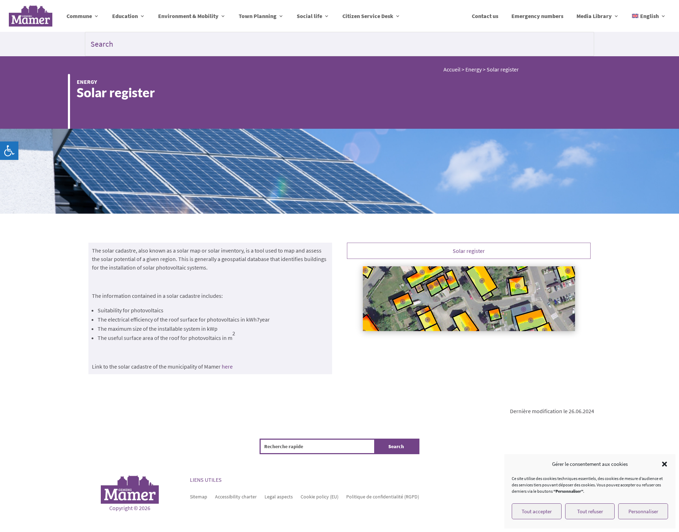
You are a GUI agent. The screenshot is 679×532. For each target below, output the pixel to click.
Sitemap (198, 496)
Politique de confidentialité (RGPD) (382, 496)
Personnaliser (643, 511)
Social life (309, 15)
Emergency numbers (537, 15)
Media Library (594, 15)
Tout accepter (537, 511)
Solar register (469, 250)
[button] (9, 150)
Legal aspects (279, 496)
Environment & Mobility (188, 15)
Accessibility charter (236, 496)
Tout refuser (590, 511)
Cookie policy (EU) (319, 496)
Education (125, 15)
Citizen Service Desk (367, 15)
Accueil (451, 69)
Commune (79, 15)
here (227, 366)
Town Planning (258, 15)
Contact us (485, 15)
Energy (87, 81)
